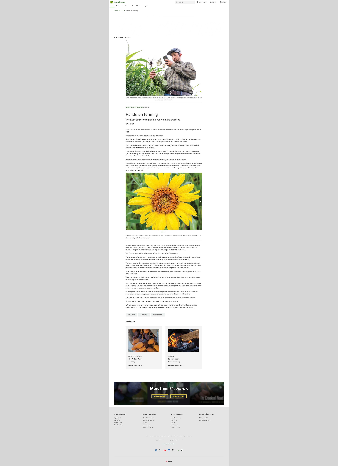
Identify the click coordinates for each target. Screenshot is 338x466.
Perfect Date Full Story (135, 365)
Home (112, 6)
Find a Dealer (118, 422)
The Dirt (173, 422)
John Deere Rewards (205, 420)
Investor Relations (148, 427)
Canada (170, 461)
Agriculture (144, 314)
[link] (223, 2)
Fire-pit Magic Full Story (175, 365)
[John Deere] (118, 2)
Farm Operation (157, 314)
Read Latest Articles (159, 396)
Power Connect (175, 427)
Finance (127, 6)
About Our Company (148, 418)
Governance (146, 425)
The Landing (174, 425)
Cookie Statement (166, 436)
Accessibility (182, 436)
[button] (156, 450)
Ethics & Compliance (148, 420)
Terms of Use (174, 436)
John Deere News (176, 418)
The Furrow (131, 314)
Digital (146, 6)
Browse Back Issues (178, 396)
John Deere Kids (203, 418)
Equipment (119, 6)
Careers (145, 422)
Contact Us (189, 436)
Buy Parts (117, 420)
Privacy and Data (156, 436)
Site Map (149, 436)
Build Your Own (118, 425)
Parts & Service (136, 6)
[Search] (176, 2)
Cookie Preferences (169, 444)
